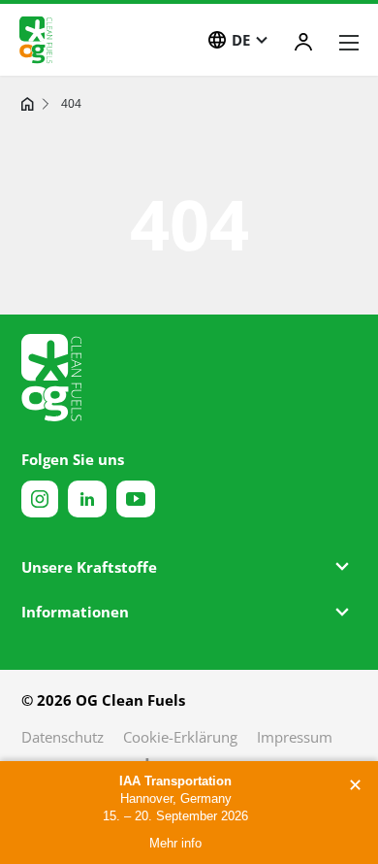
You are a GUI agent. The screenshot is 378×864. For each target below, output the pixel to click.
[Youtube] (135, 499)
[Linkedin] (87, 499)
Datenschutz (62, 737)
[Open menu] (349, 42)
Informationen (75, 611)
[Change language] (217, 40)
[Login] (303, 41)
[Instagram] (39, 499)
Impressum (294, 737)
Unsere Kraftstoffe (89, 567)
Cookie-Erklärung (180, 737)
